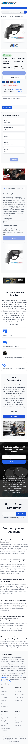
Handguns (4, 691)
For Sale (4, 12)
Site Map (17, 741)
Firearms (10, 16)
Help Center (18, 715)
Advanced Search (20, 694)
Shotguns (4, 697)
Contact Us (18, 718)
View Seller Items (19, 91)
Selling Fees (4, 721)
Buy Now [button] (15, 73)
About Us (18, 725)
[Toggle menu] (25, 2)
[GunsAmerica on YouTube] (8, 684)
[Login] (23, 2)
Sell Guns (14, 8)
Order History (19, 697)
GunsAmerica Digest (7, 681)
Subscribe (21, 514)
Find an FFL (18, 700)
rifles (13, 546)
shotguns (17, 546)
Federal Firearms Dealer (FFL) (8, 570)
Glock (15, 550)
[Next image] (23, 31)
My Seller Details (6, 718)
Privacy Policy (16, 518)
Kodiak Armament (16, 89)
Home (4, 16)
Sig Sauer (20, 550)
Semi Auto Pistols (19, 16)
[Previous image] (4, 31)
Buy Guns (14, 416)
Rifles (2, 694)
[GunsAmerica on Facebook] (2, 684)
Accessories (4, 706)
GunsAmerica (8, 654)
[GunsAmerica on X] (5, 684)
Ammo (3, 703)
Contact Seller (8, 107)
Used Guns (4, 700)
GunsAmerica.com (13, 737)
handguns (8, 546)
